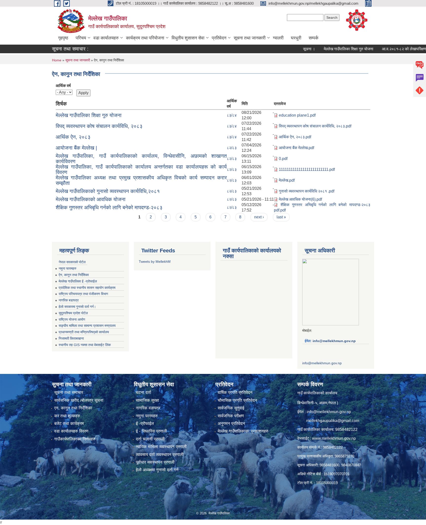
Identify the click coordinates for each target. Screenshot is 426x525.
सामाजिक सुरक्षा (147, 400)
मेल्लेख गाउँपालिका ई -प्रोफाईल (78, 281)
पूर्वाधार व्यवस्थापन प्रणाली (155, 462)
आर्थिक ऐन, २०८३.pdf (295, 137)
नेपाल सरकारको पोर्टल (72, 262)
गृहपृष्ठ (63, 37)
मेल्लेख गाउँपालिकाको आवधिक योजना (90, 199)
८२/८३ (232, 148)
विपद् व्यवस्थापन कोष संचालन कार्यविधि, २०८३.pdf (315, 126)
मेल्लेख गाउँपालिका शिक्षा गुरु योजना (335, 49)
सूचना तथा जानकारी (250, 37)
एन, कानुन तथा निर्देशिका (73, 408)
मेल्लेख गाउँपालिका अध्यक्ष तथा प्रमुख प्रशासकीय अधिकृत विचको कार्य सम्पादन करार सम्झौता (141, 180)
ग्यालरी (278, 37)
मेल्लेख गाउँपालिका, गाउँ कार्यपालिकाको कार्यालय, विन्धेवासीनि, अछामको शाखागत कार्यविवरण (141, 158)
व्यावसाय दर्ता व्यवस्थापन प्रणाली (159, 454)
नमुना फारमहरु (67, 268)
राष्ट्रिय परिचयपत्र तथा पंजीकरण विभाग (83, 294)
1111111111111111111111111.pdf (307, 169)
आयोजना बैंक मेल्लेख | (76, 148)
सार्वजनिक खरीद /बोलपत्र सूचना (78, 400)
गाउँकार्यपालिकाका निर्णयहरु (74, 439)
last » (281, 217)
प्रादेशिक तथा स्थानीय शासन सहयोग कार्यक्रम (87, 288)
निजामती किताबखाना (71, 338)
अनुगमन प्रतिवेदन (231, 423)
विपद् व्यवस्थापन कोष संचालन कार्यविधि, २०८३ (99, 126)
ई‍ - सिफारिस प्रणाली (151, 431)
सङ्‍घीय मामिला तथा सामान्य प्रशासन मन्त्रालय (87, 326)
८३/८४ (232, 115)
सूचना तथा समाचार (68, 392)
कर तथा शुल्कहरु (67, 416)
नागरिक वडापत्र (148, 408)
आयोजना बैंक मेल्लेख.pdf (296, 148)
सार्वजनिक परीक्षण (231, 416)
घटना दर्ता (143, 392)
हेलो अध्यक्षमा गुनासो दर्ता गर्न (157, 470)
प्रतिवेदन (219, 37)
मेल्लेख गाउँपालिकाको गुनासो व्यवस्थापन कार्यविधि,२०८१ (108, 191)
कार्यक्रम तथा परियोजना (145, 37)
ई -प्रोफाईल (145, 423)
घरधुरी (296, 37)
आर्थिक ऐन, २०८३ (73, 137)
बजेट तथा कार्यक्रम (69, 423)
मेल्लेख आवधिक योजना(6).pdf (300, 199)
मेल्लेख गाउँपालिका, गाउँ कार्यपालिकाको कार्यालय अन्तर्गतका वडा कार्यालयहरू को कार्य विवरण (141, 169)
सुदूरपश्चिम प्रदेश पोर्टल (73, 313)
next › (259, 217)
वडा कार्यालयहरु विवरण (71, 431)
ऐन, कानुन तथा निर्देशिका (74, 275)
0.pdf (283, 159)
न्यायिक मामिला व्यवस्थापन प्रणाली (161, 446)
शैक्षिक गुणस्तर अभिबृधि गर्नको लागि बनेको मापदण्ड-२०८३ (109, 207)
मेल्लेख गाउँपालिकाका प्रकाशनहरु (243, 431)
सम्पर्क (313, 37)
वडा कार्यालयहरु (106, 37)
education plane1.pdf (297, 115)
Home (56, 60)
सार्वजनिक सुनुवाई (231, 408)
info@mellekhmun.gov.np (334, 341)
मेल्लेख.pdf (287, 180)
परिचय (81, 37)
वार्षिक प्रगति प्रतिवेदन (235, 392)
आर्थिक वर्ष (63, 86)
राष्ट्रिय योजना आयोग (72, 319)
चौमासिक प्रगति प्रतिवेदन (237, 400)
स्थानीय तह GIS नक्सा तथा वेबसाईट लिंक (85, 345)
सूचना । (296, 49)
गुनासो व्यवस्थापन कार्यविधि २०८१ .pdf (306, 191)
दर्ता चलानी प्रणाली (150, 439)
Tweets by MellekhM (155, 261)
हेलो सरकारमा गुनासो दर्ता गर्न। (77, 307)
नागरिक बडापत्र (69, 300)
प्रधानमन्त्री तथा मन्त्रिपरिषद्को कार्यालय (84, 332)
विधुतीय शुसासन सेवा (188, 37)
